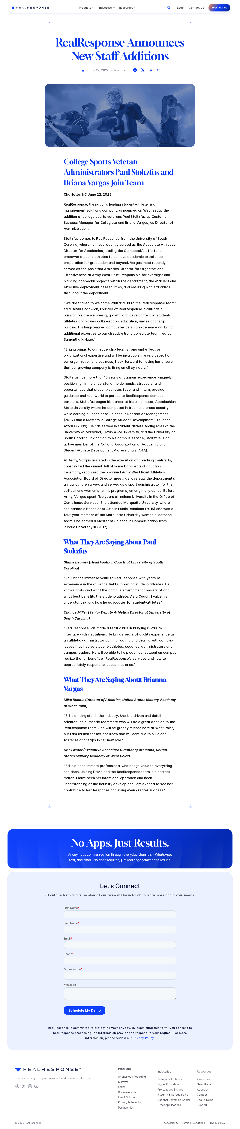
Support (202, 1104)
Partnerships (126, 1107)
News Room (204, 1084)
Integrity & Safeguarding (173, 1094)
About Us (203, 1089)
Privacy (122, 1102)
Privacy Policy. (144, 1038)
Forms (121, 1086)
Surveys (123, 1081)
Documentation (127, 1092)
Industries (164, 1071)
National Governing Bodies (174, 1099)
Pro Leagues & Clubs (170, 1089)
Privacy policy (217, 1122)
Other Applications (169, 1104)
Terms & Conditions (193, 1122)
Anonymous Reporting (132, 1076)
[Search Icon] (168, 7)
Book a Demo (205, 1099)
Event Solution (127, 1097)
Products (124, 1069)
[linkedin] (150, 70)
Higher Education (168, 1084)
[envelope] (158, 70)
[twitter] (142, 70)
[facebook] (135, 70)
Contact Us (196, 7)
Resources (203, 1079)
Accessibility (171, 1122)
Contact (202, 1094)
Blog (80, 70)
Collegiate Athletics (170, 1079)
